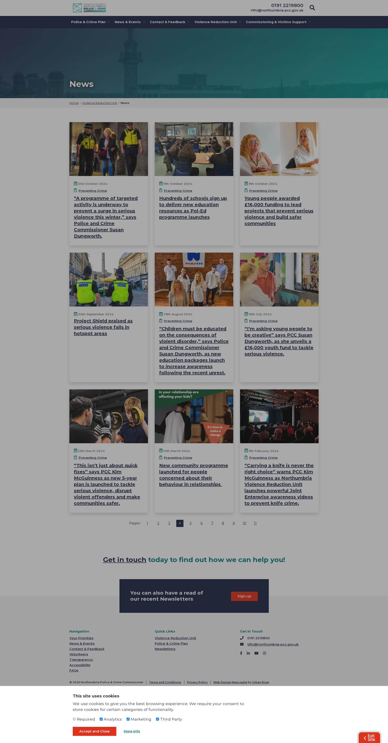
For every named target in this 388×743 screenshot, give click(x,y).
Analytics (112, 719)
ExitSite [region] (371, 737)
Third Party (170, 719)
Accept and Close (94, 731)
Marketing (140, 719)
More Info (132, 731)
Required (85, 719)
